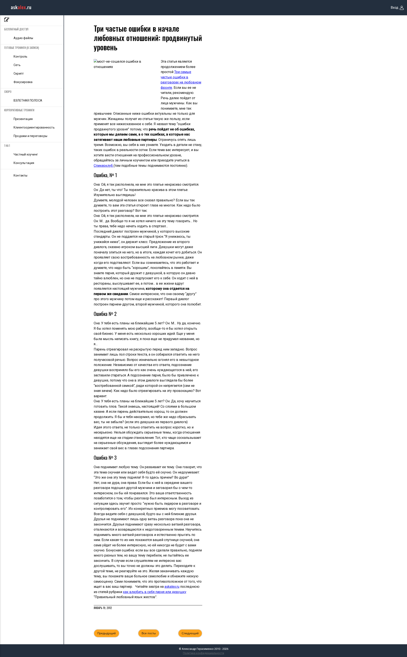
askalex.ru (171, 587)
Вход (394, 8)
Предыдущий (106, 633)
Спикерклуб (104, 166)
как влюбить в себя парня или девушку (154, 592)
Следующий (190, 633)
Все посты (149, 633)
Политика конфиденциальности (203, 653)
